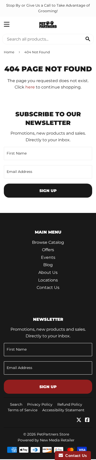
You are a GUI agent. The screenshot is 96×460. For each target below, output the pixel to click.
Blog (48, 264)
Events (48, 257)
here (30, 87)
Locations (48, 280)
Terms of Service (22, 410)
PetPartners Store (53, 434)
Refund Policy (69, 404)
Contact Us (48, 287)
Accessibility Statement (63, 410)
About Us (48, 272)
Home (9, 52)
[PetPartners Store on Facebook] (87, 420)
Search (16, 404)
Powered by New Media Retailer (46, 440)
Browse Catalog (48, 242)
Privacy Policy (39, 404)
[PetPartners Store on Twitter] (78, 420)
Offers (48, 249)
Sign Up (48, 190)
